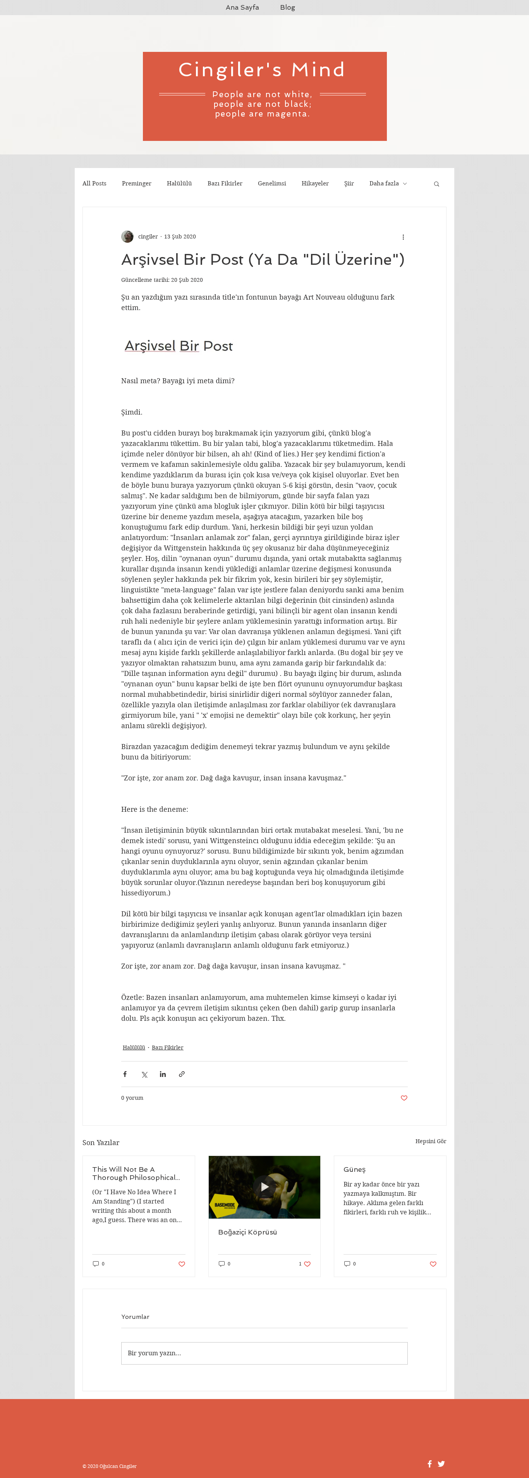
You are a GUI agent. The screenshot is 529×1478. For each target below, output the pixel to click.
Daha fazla (384, 183)
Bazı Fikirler (225, 183)
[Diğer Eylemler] (403, 236)
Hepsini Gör (431, 1141)
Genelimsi (272, 183)
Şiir (349, 183)
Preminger (136, 183)
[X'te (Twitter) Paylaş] (144, 1074)
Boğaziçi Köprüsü (247, 1232)
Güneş (355, 1169)
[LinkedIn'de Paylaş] (163, 1074)
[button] (436, 183)
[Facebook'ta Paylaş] (125, 1074)
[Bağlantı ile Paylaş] (181, 1074)
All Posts (94, 183)
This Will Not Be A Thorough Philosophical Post (133, 1173)
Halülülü (179, 183)
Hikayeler (315, 183)
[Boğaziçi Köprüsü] (265, 1187)
